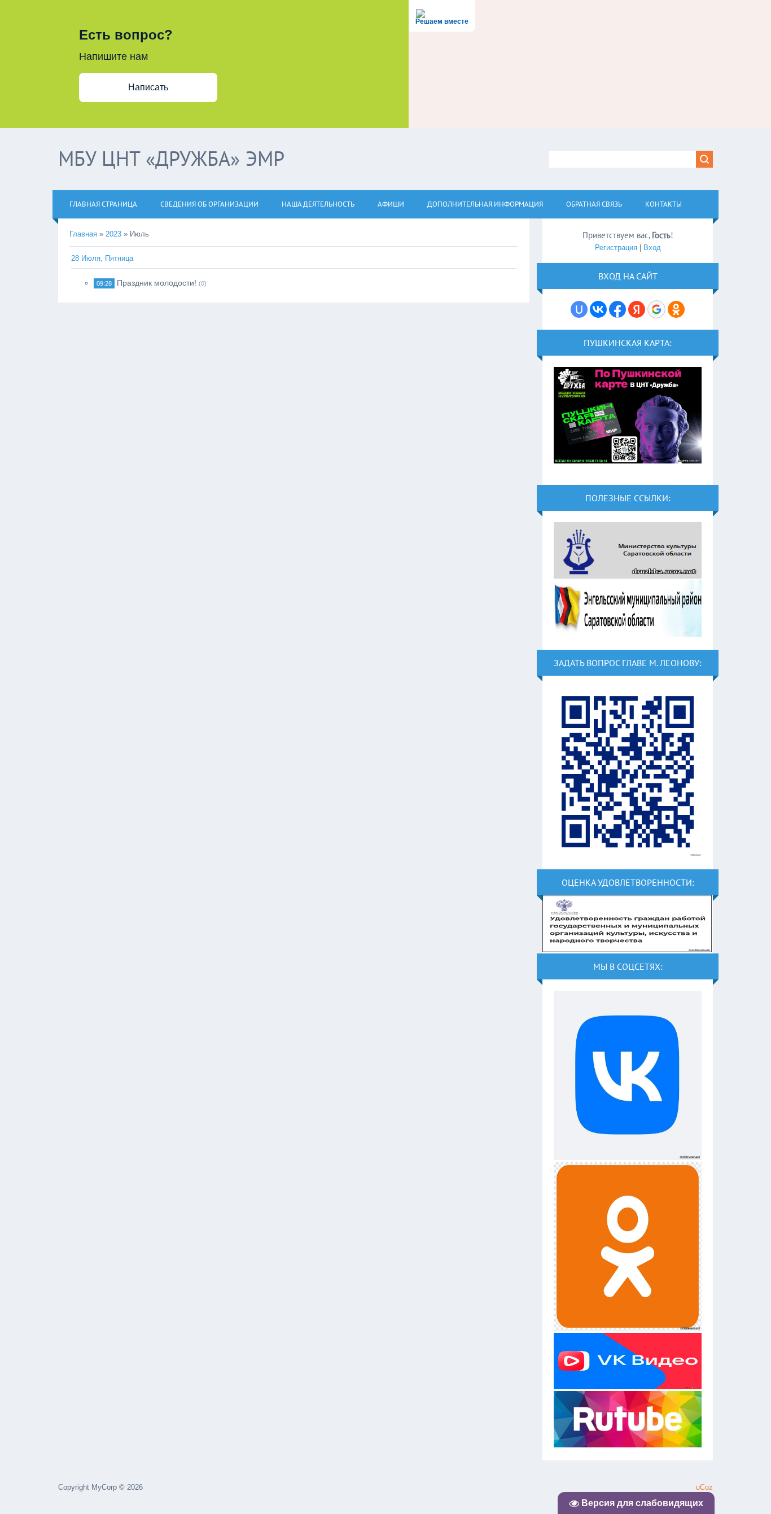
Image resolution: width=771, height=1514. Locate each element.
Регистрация (616, 247)
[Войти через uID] (579, 309)
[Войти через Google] (656, 309)
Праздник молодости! (156, 282)
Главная (83, 234)
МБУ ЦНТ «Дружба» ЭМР (171, 158)
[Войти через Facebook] (617, 309)
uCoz (704, 1487)
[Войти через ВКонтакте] (598, 309)
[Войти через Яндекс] (636, 309)
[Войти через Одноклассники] (676, 309)
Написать (148, 87)
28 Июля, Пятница (102, 258)
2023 (113, 234)
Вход (652, 247)
